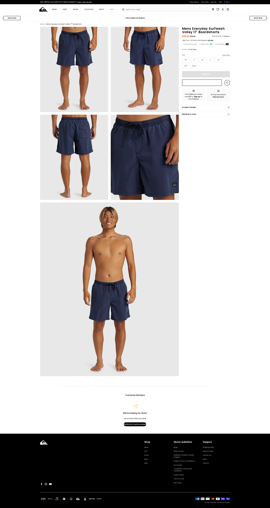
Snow (75, 9)
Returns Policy (208, 451)
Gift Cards (177, 483)
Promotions (178, 465)
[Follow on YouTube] (50, 484)
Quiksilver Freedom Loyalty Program (184, 456)
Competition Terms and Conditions (183, 470)
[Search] (122, 9)
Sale (112, 9)
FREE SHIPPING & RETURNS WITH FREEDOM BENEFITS (66, 2)
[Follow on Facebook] (41, 484)
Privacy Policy (179, 475)
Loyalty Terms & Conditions (184, 461)
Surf (65, 9)
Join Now (210, 40)
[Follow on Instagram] (46, 484)
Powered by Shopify (223, 502)
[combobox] (167, 9)
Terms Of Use (179, 479)
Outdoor (88, 9)
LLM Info (206, 463)
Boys (101, 9)
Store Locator (179, 451)
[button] (55, 9)
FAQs (205, 459)
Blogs (176, 447)
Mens (54, 9)
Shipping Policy (208, 447)
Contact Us (207, 455)
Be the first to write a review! (135, 424)
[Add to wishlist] (227, 83)
